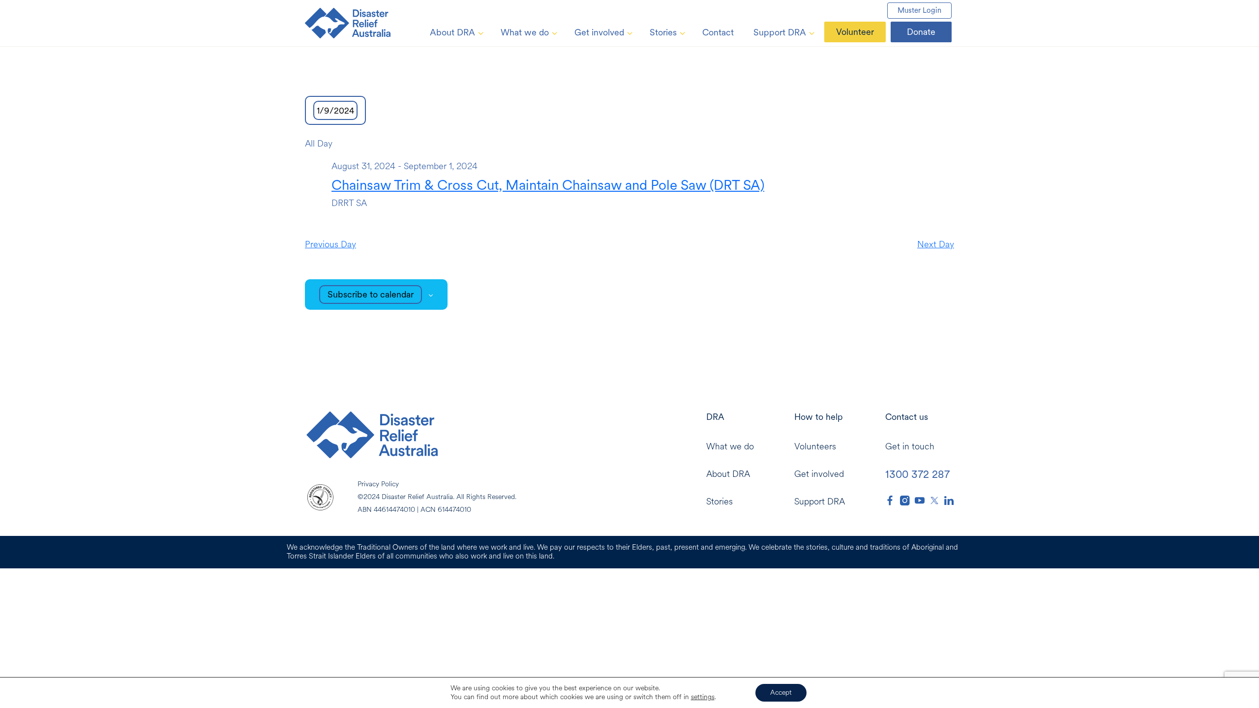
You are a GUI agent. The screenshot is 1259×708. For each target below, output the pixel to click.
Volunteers (815, 447)
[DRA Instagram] (905, 500)
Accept (781, 692)
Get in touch (909, 447)
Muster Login (919, 10)
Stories (663, 32)
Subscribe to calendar (371, 294)
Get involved (599, 32)
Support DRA (779, 32)
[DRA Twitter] (934, 500)
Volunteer (855, 32)
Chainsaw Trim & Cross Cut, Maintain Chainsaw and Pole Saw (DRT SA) (547, 185)
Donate (921, 32)
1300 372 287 (917, 474)
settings (703, 697)
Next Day (935, 244)
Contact (718, 32)
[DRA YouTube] (920, 500)
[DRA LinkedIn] (949, 500)
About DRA (452, 32)
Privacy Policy (378, 484)
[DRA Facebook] (890, 500)
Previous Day (330, 244)
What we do (525, 32)
